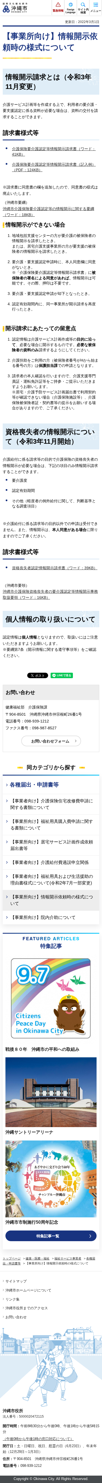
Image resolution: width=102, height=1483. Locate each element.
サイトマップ (16, 1281)
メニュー (95, 10)
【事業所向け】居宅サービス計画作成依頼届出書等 (51, 845)
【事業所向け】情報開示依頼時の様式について (51, 900)
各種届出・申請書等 (34, 785)
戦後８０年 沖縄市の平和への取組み (42, 1049)
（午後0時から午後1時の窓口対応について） (38, 1439)
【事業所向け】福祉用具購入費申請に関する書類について (51, 824)
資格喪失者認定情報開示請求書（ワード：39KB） (54, 568)
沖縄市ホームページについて (28, 1290)
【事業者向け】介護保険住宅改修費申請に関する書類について (51, 804)
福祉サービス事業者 (67, 1258)
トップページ (12, 1258)
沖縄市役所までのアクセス (26, 1308)
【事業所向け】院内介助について (43, 917)
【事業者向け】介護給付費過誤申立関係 (49, 862)
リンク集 (12, 1299)
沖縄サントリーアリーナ (29, 1132)
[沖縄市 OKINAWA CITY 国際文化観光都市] (15, 8)
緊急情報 (58, 10)
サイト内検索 (83, 11)
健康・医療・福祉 (38, 1258)
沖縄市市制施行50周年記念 (31, 1222)
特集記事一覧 (47, 1236)
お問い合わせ (16, 1317)
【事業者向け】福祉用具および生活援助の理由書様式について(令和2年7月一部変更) (51, 879)
